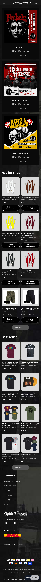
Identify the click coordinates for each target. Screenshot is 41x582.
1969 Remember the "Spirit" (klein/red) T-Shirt (10, 455)
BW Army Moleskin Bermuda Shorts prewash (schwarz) (30, 309)
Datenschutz (8, 490)
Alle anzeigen (20, 327)
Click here (19, 55)
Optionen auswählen (10, 208)
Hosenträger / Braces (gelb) (10, 233)
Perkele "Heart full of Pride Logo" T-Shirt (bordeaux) (10, 362)
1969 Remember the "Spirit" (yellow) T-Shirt (10, 424)
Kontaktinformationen (20, 572)
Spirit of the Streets (20, 567)
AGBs (6, 505)
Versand (9, 572)
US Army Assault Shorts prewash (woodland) (9, 309)
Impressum (8, 495)
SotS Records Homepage (14, 519)
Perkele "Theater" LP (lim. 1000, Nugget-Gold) (29, 393)
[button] (4, 2)
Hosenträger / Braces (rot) (29, 271)
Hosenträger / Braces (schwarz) (8, 271)
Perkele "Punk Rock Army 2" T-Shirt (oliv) (30, 424)
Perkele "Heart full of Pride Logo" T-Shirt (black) (10, 393)
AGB (37, 569)
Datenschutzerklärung (27, 569)
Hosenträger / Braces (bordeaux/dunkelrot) (28, 234)
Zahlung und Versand (12, 481)
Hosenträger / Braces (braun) (30, 197)
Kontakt (7, 500)
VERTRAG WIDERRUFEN (13, 544)
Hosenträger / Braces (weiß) (10, 197)
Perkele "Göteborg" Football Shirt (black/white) (29, 362)
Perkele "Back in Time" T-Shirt (29, 455)
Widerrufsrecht (10, 486)
